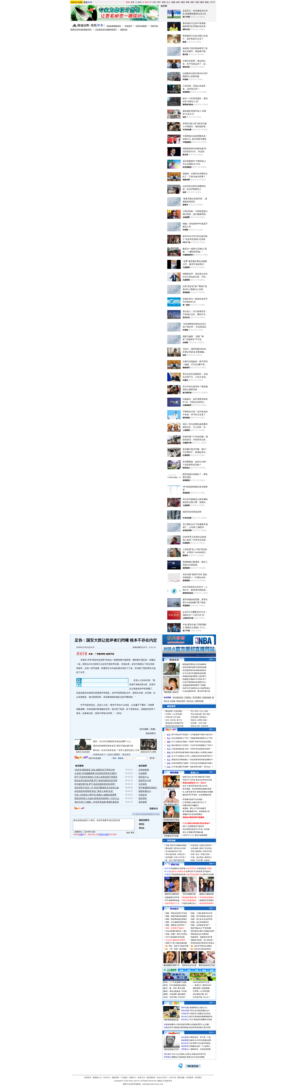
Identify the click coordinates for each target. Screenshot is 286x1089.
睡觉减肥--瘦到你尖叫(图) (175, 848)
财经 (147, 2)
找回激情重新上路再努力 (196, 676)
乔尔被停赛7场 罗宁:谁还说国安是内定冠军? (95, 784)
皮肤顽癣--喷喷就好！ (199, 717)
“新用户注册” (104, 834)
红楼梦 (209, 868)
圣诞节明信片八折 (172, 903)
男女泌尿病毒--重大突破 (200, 714)
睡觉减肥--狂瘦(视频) (173, 711)
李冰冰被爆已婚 (189, 894)
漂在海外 (167, 1054)
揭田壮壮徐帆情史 (172, 894)
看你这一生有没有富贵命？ (105, 750)
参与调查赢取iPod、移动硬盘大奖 (196, 811)
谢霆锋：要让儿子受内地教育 (194, 808)
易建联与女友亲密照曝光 (192, 814)
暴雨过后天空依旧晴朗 (196, 1057)
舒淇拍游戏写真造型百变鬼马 (202, 943)
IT (150, 2)
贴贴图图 (184, 1040)
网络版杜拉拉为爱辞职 (200, 934)
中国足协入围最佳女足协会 (200, 1014)
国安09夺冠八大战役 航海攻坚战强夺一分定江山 (96, 798)
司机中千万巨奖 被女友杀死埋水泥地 (197, 780)
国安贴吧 (143, 802)
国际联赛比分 (145, 791)
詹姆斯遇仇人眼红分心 (198, 1008)
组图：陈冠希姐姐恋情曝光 (176, 919)
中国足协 (143, 795)
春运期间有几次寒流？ (181, 745)
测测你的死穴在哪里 (148, 752)
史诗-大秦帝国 (188, 786)
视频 (173, 2)
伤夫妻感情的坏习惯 (173, 851)
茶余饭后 (174, 909)
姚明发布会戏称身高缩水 (196, 670)
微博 (183, 2)
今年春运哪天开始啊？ (181, 767)
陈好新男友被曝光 (207, 903)
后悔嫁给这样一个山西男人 (200, 1046)
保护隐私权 (150, 1077)
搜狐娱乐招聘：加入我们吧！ (202, 940)
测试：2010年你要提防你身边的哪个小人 (112, 741)
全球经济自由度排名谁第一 (201, 749)
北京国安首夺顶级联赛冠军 (106, 29)
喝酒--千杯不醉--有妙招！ (201, 860)
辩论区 (141, 828)
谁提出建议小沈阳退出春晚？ (201, 752)
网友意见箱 (193, 1066)
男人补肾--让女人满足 (199, 711)
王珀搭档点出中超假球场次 (199, 688)
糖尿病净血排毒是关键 (174, 726)
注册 (81, 834)
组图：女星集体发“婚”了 (200, 925)
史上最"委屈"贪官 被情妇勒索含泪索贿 (198, 792)
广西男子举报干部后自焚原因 (199, 742)
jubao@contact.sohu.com (153, 1084)
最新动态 (124, 29)
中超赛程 (143, 773)
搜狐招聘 (115, 1077)
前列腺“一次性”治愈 (198, 723)
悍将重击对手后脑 (171, 836)
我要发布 (154, 808)
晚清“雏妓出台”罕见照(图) (201, 928)
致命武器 (198, 786)
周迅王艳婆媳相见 (189, 900)
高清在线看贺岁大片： (192, 783)
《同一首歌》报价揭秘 (177, 949)
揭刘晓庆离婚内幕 (189, 897)
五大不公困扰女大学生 (181, 756)
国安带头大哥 (145, 780)
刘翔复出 (188, 697)
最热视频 (174, 772)
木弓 (184, 673)
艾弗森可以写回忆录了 (197, 679)
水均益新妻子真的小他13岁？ (202, 735)
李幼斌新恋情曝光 (207, 897)
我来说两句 (137, 647)
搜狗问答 (171, 729)
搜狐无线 (175, 864)
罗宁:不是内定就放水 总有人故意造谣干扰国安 (95, 777)
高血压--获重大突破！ (199, 720)
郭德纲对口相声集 (178, 868)
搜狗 (207, 2)
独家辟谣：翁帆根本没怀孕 (201, 937)
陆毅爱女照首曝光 (207, 900)
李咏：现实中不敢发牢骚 (178, 946)
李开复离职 (196, 697)
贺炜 (184, 667)
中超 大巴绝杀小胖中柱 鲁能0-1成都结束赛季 (95, 795)
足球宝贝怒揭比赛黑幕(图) (178, 1027)
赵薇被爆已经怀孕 (172, 897)
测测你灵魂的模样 (83, 752)
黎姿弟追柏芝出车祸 (207, 965)
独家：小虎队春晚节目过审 (201, 913)
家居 (164, 2)
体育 (132, 2)
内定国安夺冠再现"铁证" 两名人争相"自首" (94, 791)
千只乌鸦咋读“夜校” (179, 742)
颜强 (184, 664)
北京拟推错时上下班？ (181, 738)
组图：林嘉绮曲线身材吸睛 (176, 916)
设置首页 (87, 1077)
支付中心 (106, 1077)
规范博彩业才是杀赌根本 (196, 664)
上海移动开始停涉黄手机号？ (201, 756)
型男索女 (184, 1049)
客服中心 (132, 1077)
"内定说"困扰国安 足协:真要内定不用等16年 (94, 770)
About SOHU (162, 1077)
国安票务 (143, 798)
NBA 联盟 (185, 1008)
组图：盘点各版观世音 (200, 922)
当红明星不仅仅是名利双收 (200, 1043)
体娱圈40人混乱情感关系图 (179, 1024)
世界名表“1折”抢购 (172, 717)
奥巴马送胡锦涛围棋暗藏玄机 (200, 1016)
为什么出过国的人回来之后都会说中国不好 (189, 1054)
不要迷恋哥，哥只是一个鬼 (200, 1037)
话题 (169, 756)
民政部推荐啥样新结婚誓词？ (201, 760)
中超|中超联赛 (141, 26)
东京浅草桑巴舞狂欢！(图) (175, 931)
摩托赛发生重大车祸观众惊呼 (202, 931)
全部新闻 (189, 1077)
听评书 (167, 868)
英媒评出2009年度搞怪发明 (200, 1040)
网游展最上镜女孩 (171, 692)
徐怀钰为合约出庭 (189, 965)
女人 (168, 2)
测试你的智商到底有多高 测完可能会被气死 (113, 746)
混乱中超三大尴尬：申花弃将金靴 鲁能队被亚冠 (96, 802)
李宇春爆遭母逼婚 (172, 900)
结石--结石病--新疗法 (173, 720)
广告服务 (124, 1077)
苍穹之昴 (171, 790)
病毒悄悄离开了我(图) (197, 685)
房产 (159, 2)
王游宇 (185, 682)
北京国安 (143, 784)
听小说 (167, 871)
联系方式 (141, 1077)
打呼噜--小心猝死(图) (173, 714)
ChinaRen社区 (174, 1032)
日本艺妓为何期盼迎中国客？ (201, 763)
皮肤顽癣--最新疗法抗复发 (201, 848)
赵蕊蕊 (185, 685)
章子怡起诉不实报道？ (181, 735)
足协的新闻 (144, 770)
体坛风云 (184, 1016)
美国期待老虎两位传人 (197, 682)
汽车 (154, 2)
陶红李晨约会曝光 (171, 805)
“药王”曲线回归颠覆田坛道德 (200, 1019)
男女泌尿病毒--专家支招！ (175, 854)
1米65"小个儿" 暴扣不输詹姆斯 (195, 835)
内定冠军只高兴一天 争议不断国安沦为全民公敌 (96, 787)
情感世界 (184, 1046)
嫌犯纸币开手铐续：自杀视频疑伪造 (197, 795)
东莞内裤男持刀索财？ (181, 763)
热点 (169, 760)
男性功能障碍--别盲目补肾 (201, 851)
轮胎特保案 (206, 697)
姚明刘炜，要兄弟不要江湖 (199, 691)
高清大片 (195, 772)
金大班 (204, 786)
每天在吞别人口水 (171, 1049)
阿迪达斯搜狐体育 (114, 26)
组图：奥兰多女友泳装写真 (201, 919)
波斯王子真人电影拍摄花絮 (176, 943)
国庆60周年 (181, 701)
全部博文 (198, 1077)
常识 (169, 749)
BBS (192, 2)
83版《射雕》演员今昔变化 (176, 934)
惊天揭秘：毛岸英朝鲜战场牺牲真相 (197, 789)
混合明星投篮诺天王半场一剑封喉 (196, 829)
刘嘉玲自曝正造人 (189, 903)
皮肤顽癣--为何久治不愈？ (175, 857)
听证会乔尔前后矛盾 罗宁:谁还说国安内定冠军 (95, 780)
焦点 (169, 738)
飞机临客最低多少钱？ (181, 749)
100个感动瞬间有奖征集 (175, 937)
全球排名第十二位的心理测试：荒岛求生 (111, 754)
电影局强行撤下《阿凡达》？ (201, 767)
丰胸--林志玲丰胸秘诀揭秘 (175, 845)
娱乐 (140, 2)
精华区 (141, 824)
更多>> (212, 659)
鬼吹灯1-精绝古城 (178, 871)
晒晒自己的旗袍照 (179, 1057)
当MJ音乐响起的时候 (202, 949)
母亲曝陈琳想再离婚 (171, 820)
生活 (169, 745)
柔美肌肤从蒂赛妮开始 (174, 723)
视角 (169, 742)
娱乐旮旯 (184, 1043)
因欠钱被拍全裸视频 (171, 677)
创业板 (172, 701)
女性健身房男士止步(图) (199, 1024)
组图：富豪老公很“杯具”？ (175, 925)
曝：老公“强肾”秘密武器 (175, 860)
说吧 (197, 2)
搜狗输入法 (97, 1077)
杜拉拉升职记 (191, 868)
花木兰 (203, 783)
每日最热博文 (178, 697)
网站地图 (181, 1077)
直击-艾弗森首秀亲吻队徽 (193, 832)
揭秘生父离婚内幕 (206, 894)
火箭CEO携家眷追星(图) (196, 673)
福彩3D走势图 (208, 874)
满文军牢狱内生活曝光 (203, 946)
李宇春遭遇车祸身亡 (148, 787)
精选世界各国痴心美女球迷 (200, 1027)
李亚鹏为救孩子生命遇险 (192, 799)
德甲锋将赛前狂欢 (171, 1020)
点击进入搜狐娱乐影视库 (175, 940)
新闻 (128, 2)
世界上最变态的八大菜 (128, 750)
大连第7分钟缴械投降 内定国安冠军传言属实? (95, 773)
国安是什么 (144, 777)
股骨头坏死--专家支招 (199, 726)
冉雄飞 (185, 688)
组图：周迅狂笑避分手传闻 (176, 913)
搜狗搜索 (81, 757)
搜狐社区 (174, 1003)
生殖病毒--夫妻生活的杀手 (201, 845)
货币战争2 (207, 871)
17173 (212, 2)
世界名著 (189, 871)
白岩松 (185, 691)
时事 (169, 763)
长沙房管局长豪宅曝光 (181, 752)
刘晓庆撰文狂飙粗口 (191, 805)
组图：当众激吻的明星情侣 (176, 922)
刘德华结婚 (199, 701)
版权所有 (168, 1081)
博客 (187, 2)
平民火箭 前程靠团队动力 (200, 1011)
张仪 (184, 670)
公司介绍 (172, 1077)
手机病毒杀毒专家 (178, 874)
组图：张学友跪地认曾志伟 (201, 916)
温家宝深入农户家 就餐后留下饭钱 (196, 777)
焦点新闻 (184, 1037)
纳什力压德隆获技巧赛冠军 (193, 826)
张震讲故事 (201, 868)
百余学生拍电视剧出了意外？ (201, 745)
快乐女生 (190, 701)
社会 (169, 767)
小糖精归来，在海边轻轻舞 (200, 1049)
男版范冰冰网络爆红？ (181, 760)
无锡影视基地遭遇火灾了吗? (201, 738)
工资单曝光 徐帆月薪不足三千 (194, 802)
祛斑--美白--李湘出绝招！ (201, 854)
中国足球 (128, 26)
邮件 (178, 2)
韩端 (184, 676)
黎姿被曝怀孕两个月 (172, 965)
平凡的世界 (197, 871)
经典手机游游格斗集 (194, 874)
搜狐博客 (174, 660)
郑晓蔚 (185, 679)
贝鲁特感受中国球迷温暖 (196, 667)
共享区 (167, 874)
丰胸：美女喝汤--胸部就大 (201, 857)
